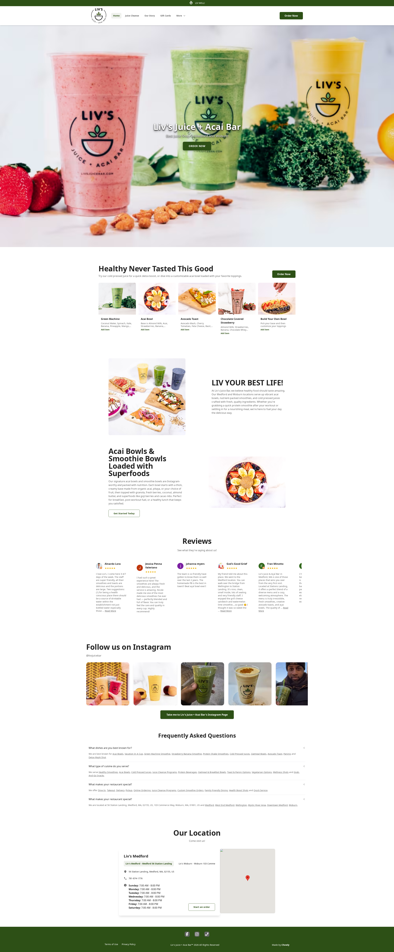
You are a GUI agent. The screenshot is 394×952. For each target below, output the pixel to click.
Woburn (293, 805)
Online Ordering (142, 790)
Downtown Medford (277, 805)
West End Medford (224, 805)
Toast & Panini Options (239, 772)
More (179, 15)
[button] (107, 683)
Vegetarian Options (262, 772)
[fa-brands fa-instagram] (197, 934)
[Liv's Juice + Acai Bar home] (98, 15)
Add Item (105, 329)
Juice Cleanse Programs (165, 772)
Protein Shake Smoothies (216, 753)
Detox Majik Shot (97, 757)
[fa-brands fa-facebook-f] (187, 934)
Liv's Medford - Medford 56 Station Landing (149, 863)
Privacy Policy (128, 944)
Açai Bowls (124, 772)
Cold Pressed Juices (240, 753)
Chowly (285, 944)
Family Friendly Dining (216, 790)
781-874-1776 (136, 878)
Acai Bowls (118, 753)
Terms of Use (111, 944)
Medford (209, 805)
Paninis (287, 753)
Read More (110, 610)
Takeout (111, 790)
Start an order (201, 907)
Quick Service (260, 790)
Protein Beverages (187, 772)
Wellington (241, 805)
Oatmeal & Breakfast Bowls (212, 772)
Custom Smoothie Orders (190, 790)
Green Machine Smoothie (157, 753)
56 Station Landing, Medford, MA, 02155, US (151, 871)
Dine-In (102, 790)
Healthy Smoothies (108, 772)
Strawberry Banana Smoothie (187, 753)
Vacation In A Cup (134, 753)
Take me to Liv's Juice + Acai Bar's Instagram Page (197, 714)
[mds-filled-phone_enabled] (206, 934)
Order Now (291, 15)
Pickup (129, 790)
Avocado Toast (275, 753)
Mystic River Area (257, 805)
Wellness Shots (281, 772)
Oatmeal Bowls (258, 753)
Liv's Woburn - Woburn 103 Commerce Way (201, 863)
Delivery (120, 790)
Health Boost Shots (238, 790)
